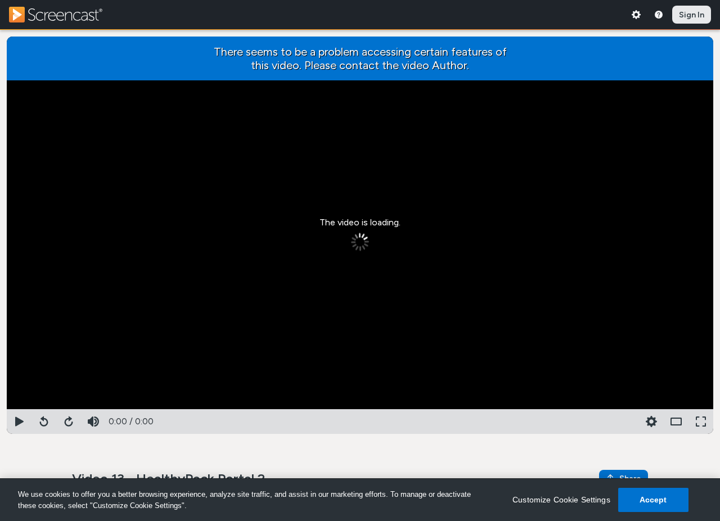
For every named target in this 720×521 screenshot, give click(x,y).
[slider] (360, 406)
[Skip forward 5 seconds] (68, 421)
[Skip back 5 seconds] (44, 421)
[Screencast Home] (63, 14)
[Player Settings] (626, 421)
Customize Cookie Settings (561, 499)
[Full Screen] (700, 421)
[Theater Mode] (676, 421)
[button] (651, 421)
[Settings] (636, 15)
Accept (653, 499)
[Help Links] (659, 15)
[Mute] (93, 421)
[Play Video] (19, 421)
